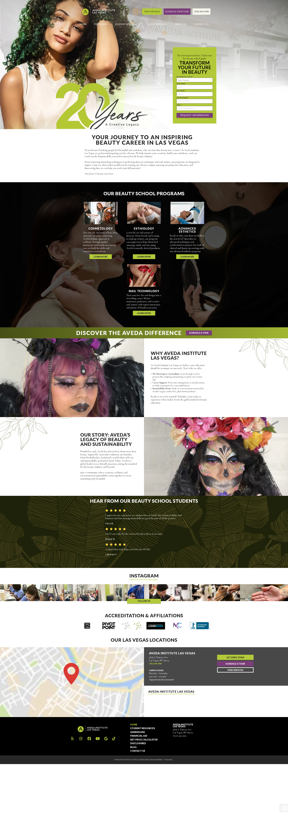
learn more (101, 256)
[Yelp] (72, 739)
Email (179, 105)
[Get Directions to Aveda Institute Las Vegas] (72, 682)
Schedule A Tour (235, 664)
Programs (100, 24)
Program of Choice (185, 76)
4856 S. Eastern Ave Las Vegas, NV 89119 (183, 731)
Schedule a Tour (199, 333)
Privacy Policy (168, 759)
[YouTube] (97, 739)
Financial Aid (138, 736)
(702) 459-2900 (155, 664)
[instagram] (81, 739)
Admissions (137, 732)
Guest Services (157, 24)
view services (235, 670)
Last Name (181, 91)
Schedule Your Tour (177, 11)
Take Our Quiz (152, 11)
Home (83, 24)
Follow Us (144, 601)
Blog (133, 747)
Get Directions (235, 657)
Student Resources (127, 24)
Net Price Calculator (144, 740)
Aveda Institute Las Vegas (171, 691)
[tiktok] (114, 738)
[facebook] (89, 739)
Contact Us (201, 24)
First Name (182, 83)
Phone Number (183, 98)
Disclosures (138, 743)
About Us (180, 24)
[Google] (106, 739)
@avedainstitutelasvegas (144, 579)
